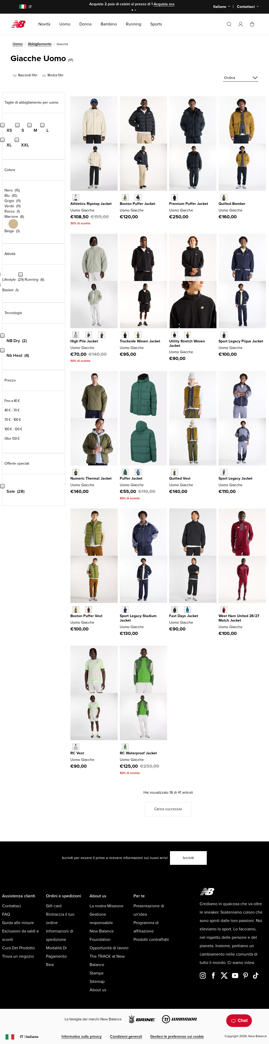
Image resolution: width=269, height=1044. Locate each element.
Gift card (53, 906)
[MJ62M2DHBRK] (224, 197)
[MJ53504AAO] (101, 335)
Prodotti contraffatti (151, 939)
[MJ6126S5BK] (174, 609)
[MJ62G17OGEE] (125, 197)
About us (98, 990)
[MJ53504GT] (88, 335)
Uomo (18, 44)
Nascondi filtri (27, 75)
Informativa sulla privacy (81, 1036)
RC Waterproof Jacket (138, 753)
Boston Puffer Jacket (137, 204)
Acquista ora (164, 4)
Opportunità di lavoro (109, 948)
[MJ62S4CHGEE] (187, 335)
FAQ (6, 914)
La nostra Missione (106, 906)
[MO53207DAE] (125, 747)
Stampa (96, 973)
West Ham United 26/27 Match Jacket (239, 618)
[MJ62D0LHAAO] (75, 472)
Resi (50, 964)
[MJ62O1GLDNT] (224, 335)
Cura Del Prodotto (18, 948)
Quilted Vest (179, 478)
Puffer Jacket (131, 478)
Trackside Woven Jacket (140, 341)
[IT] (19, 6)
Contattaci (11, 906)
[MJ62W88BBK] (174, 197)
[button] (240, 24)
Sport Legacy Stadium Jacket (138, 618)
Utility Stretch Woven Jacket (187, 343)
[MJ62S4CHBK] (174, 335)
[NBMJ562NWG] (125, 472)
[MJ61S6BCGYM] (75, 747)
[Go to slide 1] (132, 10)
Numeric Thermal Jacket (91, 478)
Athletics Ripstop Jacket (91, 204)
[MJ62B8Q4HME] (224, 609)
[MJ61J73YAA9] (224, 472)
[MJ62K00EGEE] (75, 609)
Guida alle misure (18, 922)
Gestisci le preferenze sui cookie (177, 1036)
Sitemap (97, 981)
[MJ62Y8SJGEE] (138, 335)
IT (29, 1037)
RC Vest (77, 753)
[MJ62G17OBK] (138, 197)
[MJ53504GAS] (75, 335)
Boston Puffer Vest (86, 616)
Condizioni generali (126, 1036)
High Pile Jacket (84, 341)
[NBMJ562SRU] (138, 472)
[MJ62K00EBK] (88, 609)
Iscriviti (188, 858)
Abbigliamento (39, 44)
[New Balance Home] (20, 24)
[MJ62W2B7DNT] (125, 609)
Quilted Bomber (232, 204)
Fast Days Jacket (183, 616)
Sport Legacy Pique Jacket (241, 341)
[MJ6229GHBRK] (174, 472)
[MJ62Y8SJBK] (125, 335)
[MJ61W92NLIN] (75, 197)
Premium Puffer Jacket (188, 204)
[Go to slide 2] (136, 10)
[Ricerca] (229, 24)
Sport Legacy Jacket (235, 478)
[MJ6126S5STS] (187, 609)
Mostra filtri (55, 75)
